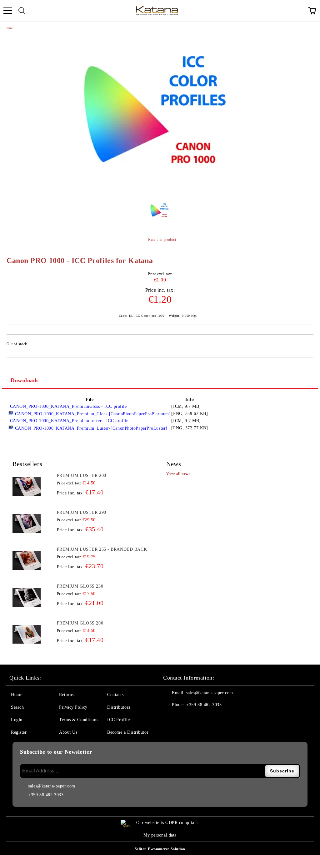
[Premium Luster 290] (26, 523)
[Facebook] (171, 717)
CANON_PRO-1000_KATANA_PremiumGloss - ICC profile (67, 406)
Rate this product (162, 239)
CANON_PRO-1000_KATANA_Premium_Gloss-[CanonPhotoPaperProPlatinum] (92, 414)
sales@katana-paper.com (209, 693)
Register (19, 732)
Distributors (118, 707)
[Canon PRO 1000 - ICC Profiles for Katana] (160, 114)
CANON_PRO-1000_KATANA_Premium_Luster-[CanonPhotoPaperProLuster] (90, 428)
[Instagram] (185, 717)
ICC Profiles (119, 719)
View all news (178, 474)
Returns (66, 694)
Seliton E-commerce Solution (160, 849)
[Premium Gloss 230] (26, 597)
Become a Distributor (127, 732)
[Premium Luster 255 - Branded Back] (26, 560)
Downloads (25, 380)
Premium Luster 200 (81, 475)
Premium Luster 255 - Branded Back (102, 549)
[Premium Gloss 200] (26, 634)
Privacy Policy (73, 707)
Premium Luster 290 (81, 512)
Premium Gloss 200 (80, 623)
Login (16, 719)
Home (8, 28)
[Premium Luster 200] (26, 487)
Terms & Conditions (78, 719)
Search (17, 707)
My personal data (160, 835)
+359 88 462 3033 (204, 704)
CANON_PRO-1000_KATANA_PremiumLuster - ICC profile (68, 420)
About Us (68, 732)
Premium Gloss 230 (80, 586)
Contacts (115, 694)
